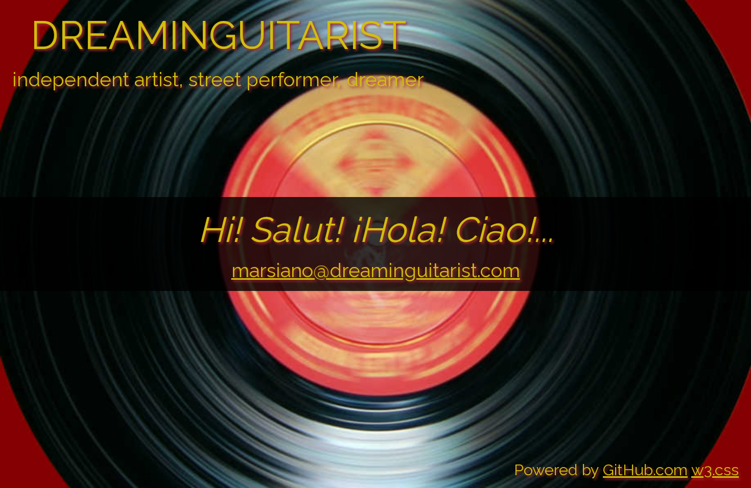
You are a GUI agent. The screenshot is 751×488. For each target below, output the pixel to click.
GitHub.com (645, 469)
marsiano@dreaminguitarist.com (375, 270)
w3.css (715, 469)
